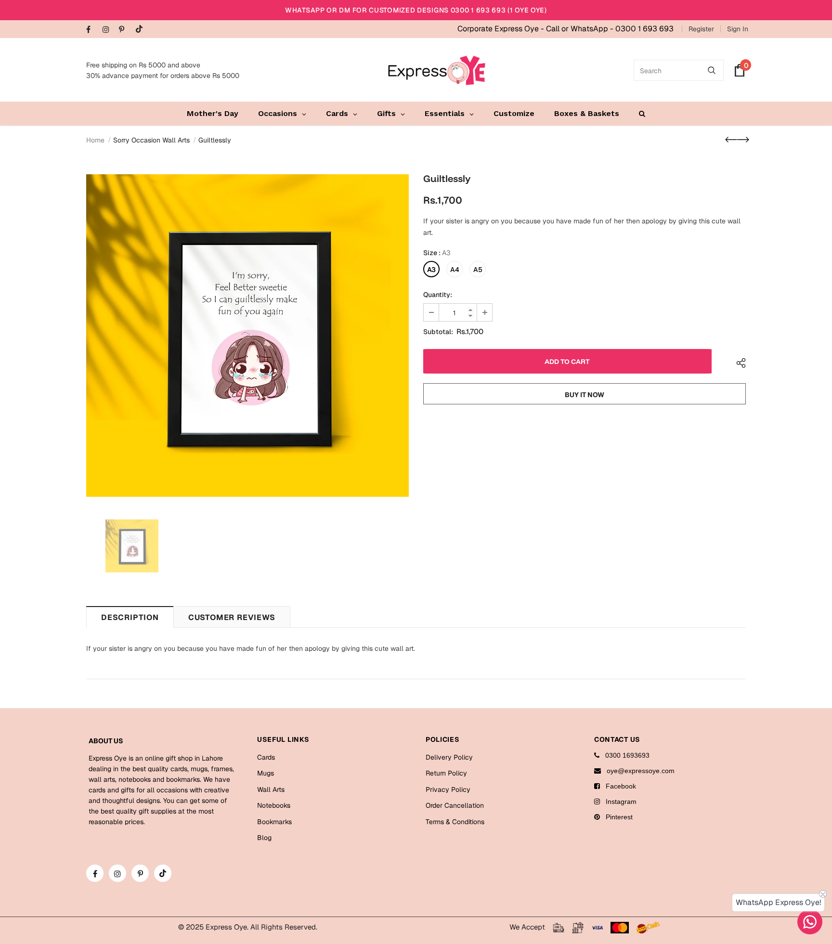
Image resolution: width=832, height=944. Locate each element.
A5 (477, 269)
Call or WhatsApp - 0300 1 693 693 (610, 29)
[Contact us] (809, 921)
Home (95, 140)
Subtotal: (438, 331)
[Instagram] (109, 30)
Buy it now (584, 394)
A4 (454, 269)
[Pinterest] (125, 30)
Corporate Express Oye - (501, 29)
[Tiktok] (141, 30)
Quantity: (437, 294)
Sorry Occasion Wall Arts (151, 140)
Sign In (737, 29)
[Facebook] (92, 30)
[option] (247, 335)
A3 (431, 269)
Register (701, 29)
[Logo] (437, 70)
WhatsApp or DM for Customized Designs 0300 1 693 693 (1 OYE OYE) (416, 10)
